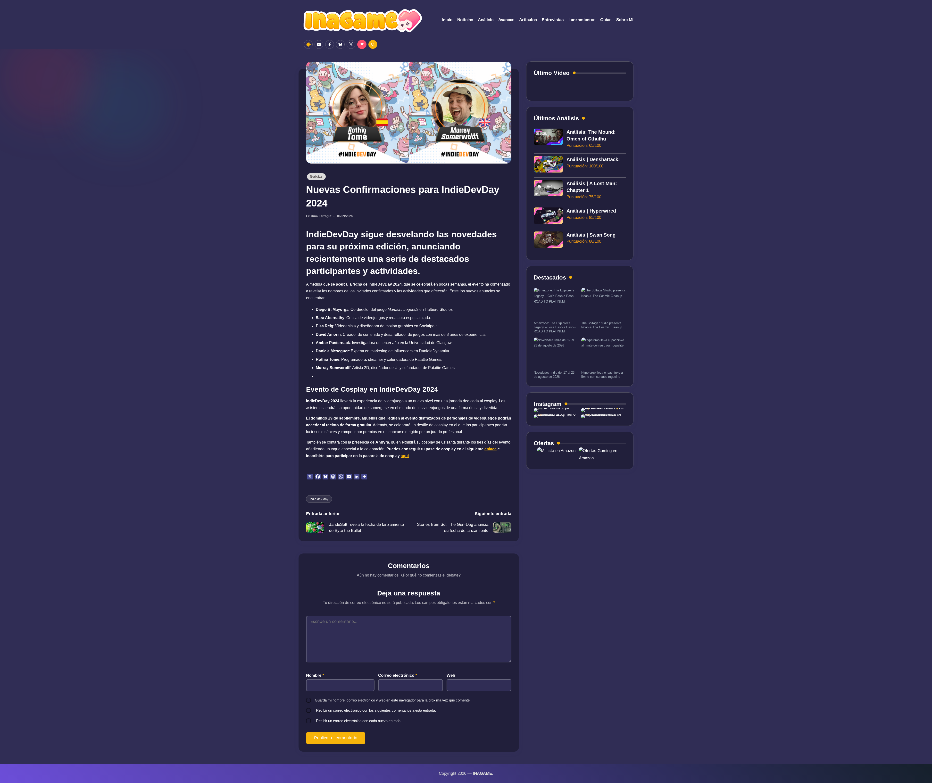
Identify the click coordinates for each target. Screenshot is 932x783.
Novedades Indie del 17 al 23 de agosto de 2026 (554, 375)
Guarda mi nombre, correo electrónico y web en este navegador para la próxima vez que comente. (393, 700)
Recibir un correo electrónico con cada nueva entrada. (358, 721)
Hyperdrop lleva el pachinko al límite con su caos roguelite (602, 375)
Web (451, 675)
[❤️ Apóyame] (361, 44)
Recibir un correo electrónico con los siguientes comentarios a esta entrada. (376, 710)
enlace (490, 449)
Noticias (316, 176)
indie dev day (319, 499)
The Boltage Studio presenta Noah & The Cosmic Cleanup (601, 325)
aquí (405, 456)
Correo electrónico (397, 675)
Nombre (315, 675)
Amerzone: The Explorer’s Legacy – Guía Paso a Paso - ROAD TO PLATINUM (554, 327)
